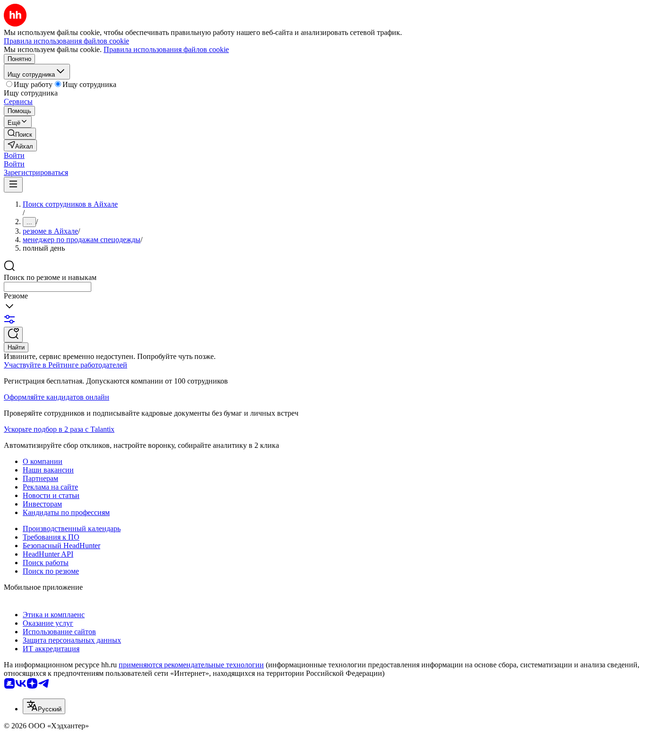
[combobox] (47, 287)
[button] (14, 155)
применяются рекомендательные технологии (191, 665)
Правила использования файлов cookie (166, 49)
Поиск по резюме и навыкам (50, 277)
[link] (20, 134)
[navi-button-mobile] (13, 184)
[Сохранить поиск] (13, 334)
